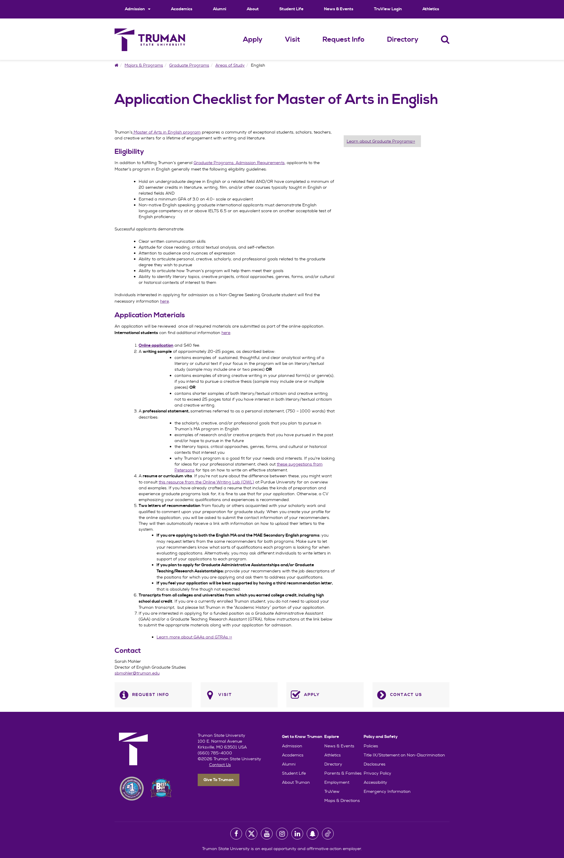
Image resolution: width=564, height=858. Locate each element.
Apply (252, 39)
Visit (292, 39)
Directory (402, 39)
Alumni (219, 9)
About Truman (296, 782)
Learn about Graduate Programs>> (381, 141)
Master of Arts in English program (166, 132)
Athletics (430, 9)
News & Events (338, 9)
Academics (181, 9)
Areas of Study (230, 65)
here (225, 332)
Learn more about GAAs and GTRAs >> (194, 637)
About (253, 9)
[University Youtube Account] (267, 834)
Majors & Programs (144, 65)
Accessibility (375, 782)
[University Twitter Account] (251, 834)
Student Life (291, 9)
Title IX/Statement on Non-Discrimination (404, 755)
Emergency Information (387, 791)
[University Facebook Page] (236, 834)
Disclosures (374, 764)
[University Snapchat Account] (312, 834)
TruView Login (388, 9)
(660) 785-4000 (215, 753)
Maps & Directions (342, 800)
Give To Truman (219, 780)
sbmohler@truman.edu (137, 673)
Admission (135, 9)
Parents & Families (343, 773)
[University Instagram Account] (282, 834)
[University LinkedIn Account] (297, 834)
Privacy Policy (377, 773)
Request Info (344, 39)
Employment (336, 782)
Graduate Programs (189, 65)
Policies (371, 746)
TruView (332, 791)
